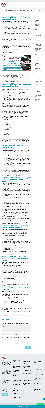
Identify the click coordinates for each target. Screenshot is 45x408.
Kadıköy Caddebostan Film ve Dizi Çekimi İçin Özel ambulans (13, 78)
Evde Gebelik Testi (38, 78)
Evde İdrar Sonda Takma (38, 72)
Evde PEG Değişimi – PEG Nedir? (38, 92)
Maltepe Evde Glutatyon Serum (37, 376)
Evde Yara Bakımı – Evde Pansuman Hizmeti (38, 49)
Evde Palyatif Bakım (37, 88)
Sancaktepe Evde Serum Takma (27, 376)
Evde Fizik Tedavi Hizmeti (38, 100)
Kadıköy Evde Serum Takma (27, 368)
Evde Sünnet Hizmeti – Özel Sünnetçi (37, 64)
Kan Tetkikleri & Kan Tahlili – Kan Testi (38, 36)
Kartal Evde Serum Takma (27, 370)
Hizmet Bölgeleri (29, 4)
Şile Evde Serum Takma (27, 380)
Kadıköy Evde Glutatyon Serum (37, 372)
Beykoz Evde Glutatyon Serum (37, 367)
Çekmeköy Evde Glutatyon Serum (38, 370)
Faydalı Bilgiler (36, 4)
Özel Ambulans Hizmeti (37, 60)
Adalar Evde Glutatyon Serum (37, 362)
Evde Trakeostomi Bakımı (38, 96)
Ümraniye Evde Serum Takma (26, 384)
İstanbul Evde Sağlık (10, 315)
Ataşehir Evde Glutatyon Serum (37, 364)
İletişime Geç (5, 394)
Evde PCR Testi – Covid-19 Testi (38, 75)
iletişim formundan (16, 311)
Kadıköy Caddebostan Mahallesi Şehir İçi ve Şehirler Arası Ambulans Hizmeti (15, 77)
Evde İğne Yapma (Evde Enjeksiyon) (38, 45)
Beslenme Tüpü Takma (37, 41)
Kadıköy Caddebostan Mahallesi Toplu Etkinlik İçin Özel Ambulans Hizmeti (15, 80)
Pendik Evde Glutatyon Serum (37, 379)
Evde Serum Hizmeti (37, 21)
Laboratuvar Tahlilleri (37, 32)
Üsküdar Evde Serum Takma (27, 386)
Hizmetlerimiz (23, 4)
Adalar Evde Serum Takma (27, 361)
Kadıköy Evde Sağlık (16, 315)
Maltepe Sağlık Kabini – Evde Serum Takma (13, 4)
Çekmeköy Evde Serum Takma (26, 367)
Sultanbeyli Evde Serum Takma (27, 378)
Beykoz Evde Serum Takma (27, 364)
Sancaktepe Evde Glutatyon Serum (38, 381)
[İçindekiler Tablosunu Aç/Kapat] (27, 74)
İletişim (41, 4)
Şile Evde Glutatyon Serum (38, 386)
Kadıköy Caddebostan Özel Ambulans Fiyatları (10, 81)
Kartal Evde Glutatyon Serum (38, 374)
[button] (40, 404)
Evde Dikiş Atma (15, 377)
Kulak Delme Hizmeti (37, 54)
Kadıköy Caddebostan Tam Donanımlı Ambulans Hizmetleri (13, 75)
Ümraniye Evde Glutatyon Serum (38, 390)
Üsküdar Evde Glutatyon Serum (37, 392)
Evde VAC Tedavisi (38, 81)
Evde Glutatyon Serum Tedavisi (37, 25)
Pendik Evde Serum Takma (27, 373)
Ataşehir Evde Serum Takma (27, 363)
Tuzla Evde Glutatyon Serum (38, 387)
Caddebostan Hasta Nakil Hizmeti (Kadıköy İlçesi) (11, 76)
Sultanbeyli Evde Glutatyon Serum (38, 384)
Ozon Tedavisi (37, 68)
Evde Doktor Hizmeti (37, 29)
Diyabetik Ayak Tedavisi (38, 85)
